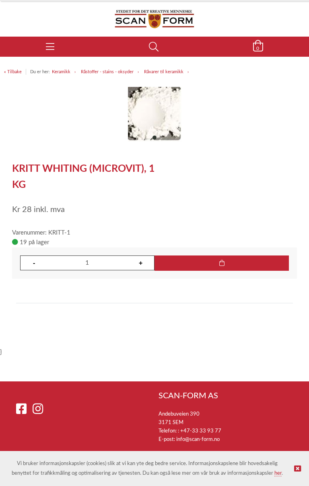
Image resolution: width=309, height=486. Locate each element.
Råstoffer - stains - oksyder (107, 72)
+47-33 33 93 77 (200, 431)
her (278, 473)
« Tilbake (13, 72)
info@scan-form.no (198, 439)
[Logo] (154, 15)
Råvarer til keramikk (163, 72)
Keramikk (61, 72)
